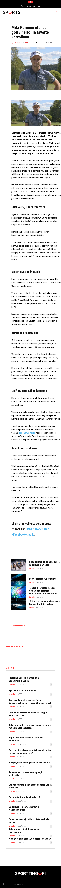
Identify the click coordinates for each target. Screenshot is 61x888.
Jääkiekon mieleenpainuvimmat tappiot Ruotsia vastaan (45, 603)
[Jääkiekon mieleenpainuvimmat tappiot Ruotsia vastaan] (18, 604)
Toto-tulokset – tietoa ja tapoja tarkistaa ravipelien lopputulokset (30, 726)
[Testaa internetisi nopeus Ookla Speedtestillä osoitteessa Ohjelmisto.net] (18, 592)
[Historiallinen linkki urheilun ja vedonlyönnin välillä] (18, 565)
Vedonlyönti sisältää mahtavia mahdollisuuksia (24, 808)
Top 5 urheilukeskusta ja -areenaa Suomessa (26, 739)
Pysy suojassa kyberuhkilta (31, 6)
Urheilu (27, 42)
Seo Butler (36, 42)
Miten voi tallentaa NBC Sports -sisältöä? (30, 838)
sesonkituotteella (27, 433)
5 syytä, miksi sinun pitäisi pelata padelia (29, 762)
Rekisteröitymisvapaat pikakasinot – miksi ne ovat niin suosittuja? (30, 751)
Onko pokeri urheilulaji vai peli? (24, 797)
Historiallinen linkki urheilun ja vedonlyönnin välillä (44, 563)
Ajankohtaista (16, 42)
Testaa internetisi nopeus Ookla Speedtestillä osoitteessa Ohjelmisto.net (43, 590)
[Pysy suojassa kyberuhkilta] (18, 580)
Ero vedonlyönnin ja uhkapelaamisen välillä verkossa (30, 786)
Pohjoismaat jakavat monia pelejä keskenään (25, 774)
